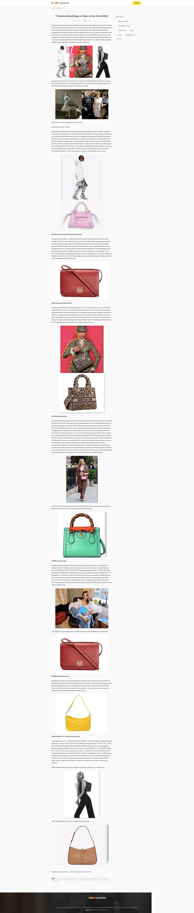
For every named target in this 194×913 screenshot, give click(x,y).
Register (136, 3)
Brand (132, 30)
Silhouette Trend (130, 35)
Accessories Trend (61, 878)
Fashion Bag (82, 879)
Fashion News (63, 879)
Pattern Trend (122, 30)
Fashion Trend (104, 878)
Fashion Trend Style (95, 878)
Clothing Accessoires (72, 878)
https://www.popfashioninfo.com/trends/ (80, 871)
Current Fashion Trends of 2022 (94, 879)
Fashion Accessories (84, 878)
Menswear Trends (123, 21)
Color (119, 35)
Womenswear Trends (124, 26)
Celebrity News (55, 879)
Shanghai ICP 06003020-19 (131, 907)
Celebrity (59, 8)
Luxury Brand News (73, 879)
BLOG (53, 8)
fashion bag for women (64, 871)
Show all (119, 38)
